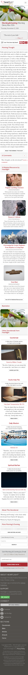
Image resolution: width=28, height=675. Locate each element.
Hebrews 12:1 (14, 447)
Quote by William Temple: (14, 362)
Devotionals (6, 625)
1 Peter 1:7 (20, 38)
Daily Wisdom (14, 423)
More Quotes (14, 370)
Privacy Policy (21, 568)
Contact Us (7, 617)
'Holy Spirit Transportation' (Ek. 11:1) (14, 404)
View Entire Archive (14, 532)
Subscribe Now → (14, 564)
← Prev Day (7, 529)
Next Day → (20, 529)
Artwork (4, 635)
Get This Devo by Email (11, 42)
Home (4, 638)
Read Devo (14, 418)
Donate (5, 597)
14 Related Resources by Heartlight (10, 168)
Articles (4, 632)
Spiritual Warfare (14, 465)
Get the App (8, 613)
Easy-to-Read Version (15, 653)
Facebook (7, 609)
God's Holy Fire (14, 380)
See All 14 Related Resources (14, 299)
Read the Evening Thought (14, 150)
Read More (14, 460)
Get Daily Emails (14, 604)
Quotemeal (14, 338)
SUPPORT (4, 589)
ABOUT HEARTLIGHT (9, 575)
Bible (3, 628)
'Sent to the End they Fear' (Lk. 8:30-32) (14, 489)
